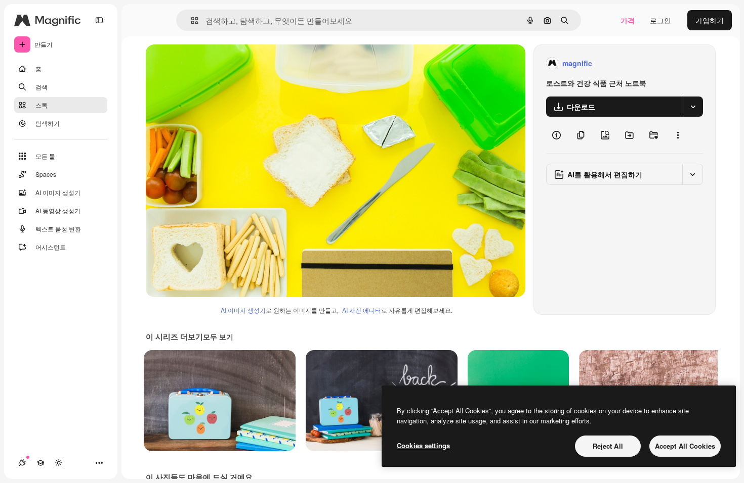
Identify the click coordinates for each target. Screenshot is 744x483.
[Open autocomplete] (190, 20)
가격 (628, 20)
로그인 (660, 20)
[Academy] (40, 463)
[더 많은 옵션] (678, 135)
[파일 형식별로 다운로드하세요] (693, 106)
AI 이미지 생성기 (243, 310)
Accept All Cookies (685, 446)
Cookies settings (423, 445)
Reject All (608, 446)
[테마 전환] (59, 463)
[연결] (22, 463)
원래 (204, 63)
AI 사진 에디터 (361, 310)
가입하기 (709, 20)
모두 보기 (218, 336)
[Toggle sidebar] (99, 20)
